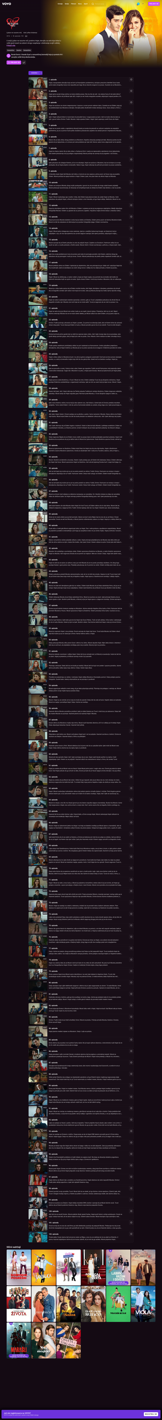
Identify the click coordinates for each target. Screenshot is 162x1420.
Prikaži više (11, 45)
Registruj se (151, 1414)
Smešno (18, 50)
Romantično (27, 50)
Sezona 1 (34, 73)
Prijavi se (154, 4)
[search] (93, 4)
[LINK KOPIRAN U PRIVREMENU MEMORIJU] (24, 62)
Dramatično (10, 50)
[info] (131, 79)
